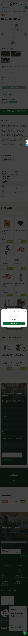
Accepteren (14, 323)
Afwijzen (14, 319)
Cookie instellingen (14, 316)
